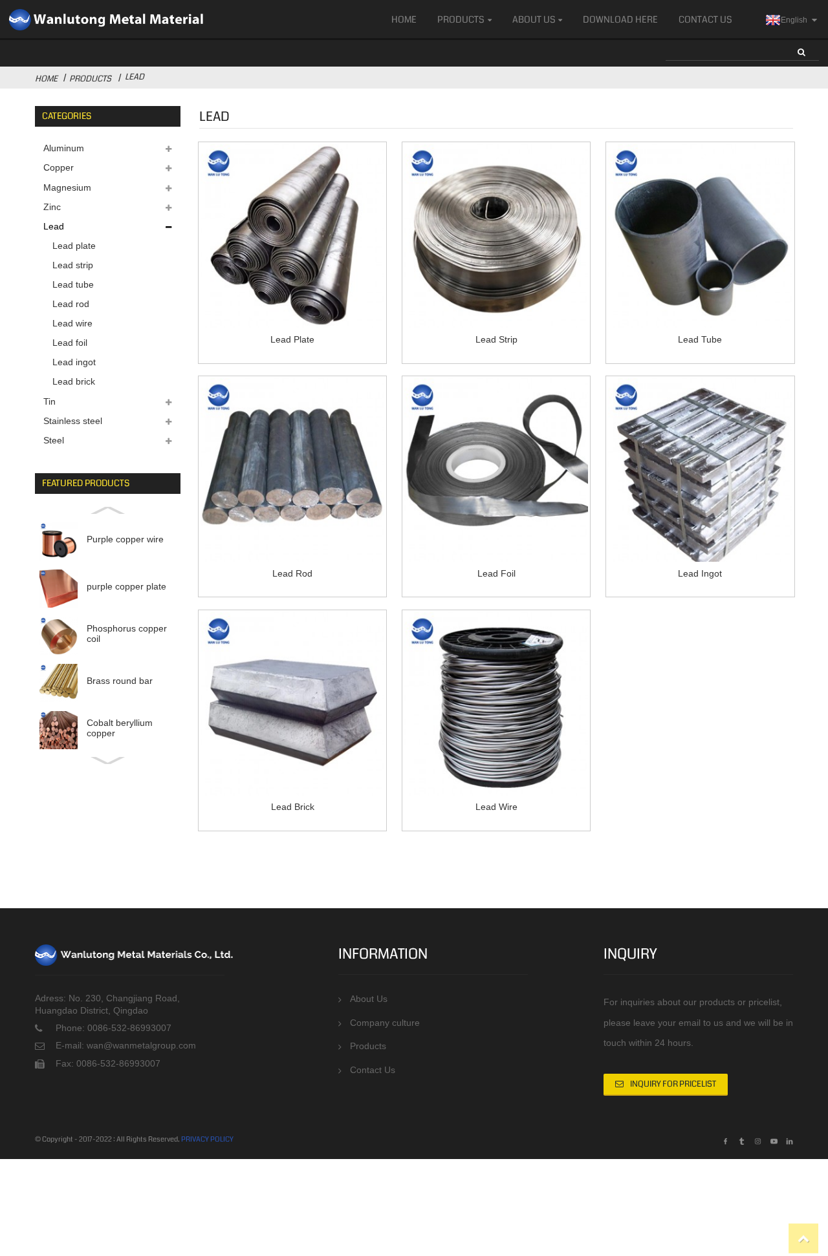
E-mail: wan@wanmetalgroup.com (126, 1045)
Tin (49, 401)
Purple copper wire (125, 539)
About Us (534, 19)
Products (461, 19)
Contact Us (705, 19)
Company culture (385, 1023)
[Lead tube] (700, 236)
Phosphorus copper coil (127, 633)
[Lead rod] (292, 470)
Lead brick (73, 381)
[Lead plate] (292, 236)
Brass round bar (120, 681)
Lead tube (73, 284)
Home (404, 19)
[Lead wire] (496, 704)
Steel (53, 440)
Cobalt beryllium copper (120, 728)
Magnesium (67, 187)
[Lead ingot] (700, 470)
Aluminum (63, 148)
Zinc (52, 207)
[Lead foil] (496, 470)
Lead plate (74, 245)
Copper (58, 167)
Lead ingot (74, 362)
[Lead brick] (292, 704)
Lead (134, 77)
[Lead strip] (496, 236)
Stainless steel (72, 421)
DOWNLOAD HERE (620, 19)
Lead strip (72, 265)
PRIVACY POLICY (207, 1139)
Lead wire (72, 323)
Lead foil (69, 342)
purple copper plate (126, 586)
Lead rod (70, 304)
